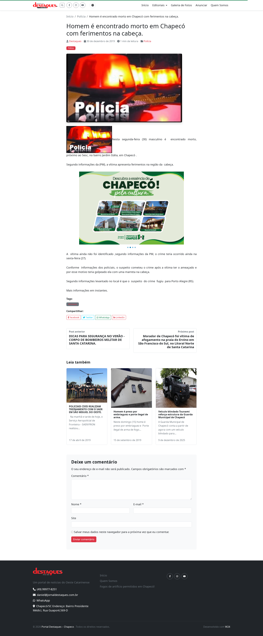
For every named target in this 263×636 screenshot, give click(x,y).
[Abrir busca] (62, 5)
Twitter (89, 317)
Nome (76, 504)
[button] (127, 247)
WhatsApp (104, 317)
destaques (72, 304)
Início (145, 5)
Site (73, 518)
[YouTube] (82, 5)
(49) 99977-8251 (47, 589)
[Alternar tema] (93, 5)
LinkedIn (120, 317)
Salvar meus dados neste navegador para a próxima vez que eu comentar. (121, 532)
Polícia (81, 16)
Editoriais (158, 5)
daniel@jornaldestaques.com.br (57, 595)
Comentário (80, 476)
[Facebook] (69, 5)
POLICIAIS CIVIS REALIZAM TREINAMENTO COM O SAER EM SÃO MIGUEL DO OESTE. (86, 409)
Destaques (75, 41)
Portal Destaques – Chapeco (58, 626)
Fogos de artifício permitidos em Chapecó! (127, 586)
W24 (227, 626)
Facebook (74, 317)
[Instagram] (76, 5)
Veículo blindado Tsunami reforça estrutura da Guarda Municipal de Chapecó (175, 414)
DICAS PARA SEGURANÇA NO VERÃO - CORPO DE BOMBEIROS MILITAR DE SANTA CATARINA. (96, 339)
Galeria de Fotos (181, 5)
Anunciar (201, 5)
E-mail (138, 504)
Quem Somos (219, 5)
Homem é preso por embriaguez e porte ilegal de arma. (131, 414)
